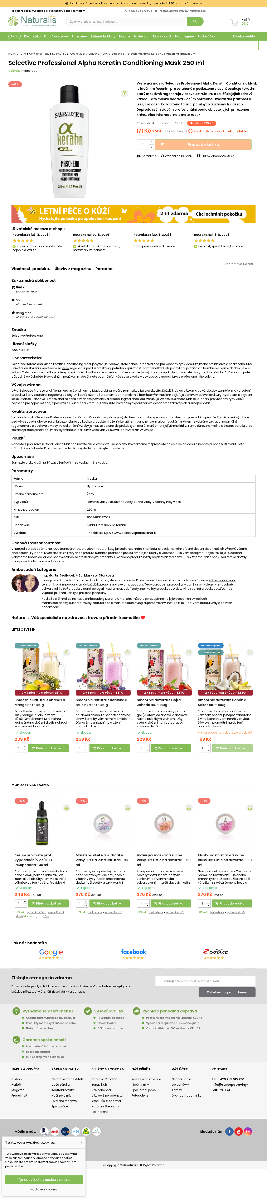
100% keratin (20, 350)
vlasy (65, 368)
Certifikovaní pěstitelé (68, 1079)
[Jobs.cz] (65, 1131)
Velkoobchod (101, 1090)
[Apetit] (55, 1131)
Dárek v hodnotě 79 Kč (218, 156)
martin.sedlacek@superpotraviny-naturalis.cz (76, 603)
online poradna (67, 584)
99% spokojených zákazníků (45, 1057)
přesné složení (193, 549)
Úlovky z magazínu (73, 268)
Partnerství (100, 1112)
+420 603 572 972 (140, 11)
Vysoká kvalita (108, 1011)
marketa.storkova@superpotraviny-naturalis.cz (149, 603)
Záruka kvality (244, 36)
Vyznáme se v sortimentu (48, 1011)
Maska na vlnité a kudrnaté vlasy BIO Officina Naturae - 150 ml (103, 860)
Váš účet (180, 1069)
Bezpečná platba (38, 1051)
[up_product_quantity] (25, 746)
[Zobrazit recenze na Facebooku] (133, 952)
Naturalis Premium (105, 1106)
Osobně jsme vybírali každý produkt (50, 1018)
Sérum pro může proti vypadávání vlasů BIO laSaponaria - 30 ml (33, 860)
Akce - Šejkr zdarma (106, 1101)
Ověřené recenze (64, 1101)
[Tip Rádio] (86, 1131)
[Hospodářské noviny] (76, 1131)
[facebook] (229, 1131)
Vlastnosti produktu (30, 268)
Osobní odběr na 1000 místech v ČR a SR (173, 1028)
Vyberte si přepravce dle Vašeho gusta (172, 1023)
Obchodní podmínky (186, 1095)
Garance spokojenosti (44, 1039)
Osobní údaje (181, 1079)
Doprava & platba (104, 1079)
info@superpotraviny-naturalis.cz (182, 11)
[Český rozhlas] (44, 1131)
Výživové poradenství (107, 1095)
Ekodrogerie (184, 36)
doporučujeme (210, 645)
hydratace (29, 71)
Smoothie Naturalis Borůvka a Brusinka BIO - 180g (101, 702)
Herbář (16, 1085)
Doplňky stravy (56, 36)
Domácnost (162, 36)
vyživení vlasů (113, 912)
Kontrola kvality (63, 1090)
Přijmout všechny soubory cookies (44, 1179)
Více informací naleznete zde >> (174, 115)
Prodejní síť (19, 1095)
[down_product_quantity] (25, 750)
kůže (46, 916)
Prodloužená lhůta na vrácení (46, 1046)
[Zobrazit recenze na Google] (51, 952)
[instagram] (248, 1131)
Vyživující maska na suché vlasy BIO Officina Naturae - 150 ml (164, 860)
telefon (47, 584)
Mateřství (141, 36)
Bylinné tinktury (103, 36)
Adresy (177, 1090)
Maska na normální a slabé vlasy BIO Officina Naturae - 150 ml (225, 860)
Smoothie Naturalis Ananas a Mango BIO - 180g (40, 702)
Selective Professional (27, 335)
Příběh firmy (140, 1085)
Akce (14, 36)
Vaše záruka (61, 1085)
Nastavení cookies (43, 1189)
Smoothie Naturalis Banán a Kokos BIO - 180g (222, 702)
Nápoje (124, 36)
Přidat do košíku (189, 144)
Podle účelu (207, 36)
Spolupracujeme (144, 1090)
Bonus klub (99, 1085)
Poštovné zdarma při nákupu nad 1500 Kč (174, 1018)
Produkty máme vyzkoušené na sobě (51, 1023)
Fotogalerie (140, 1095)
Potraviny (79, 36)
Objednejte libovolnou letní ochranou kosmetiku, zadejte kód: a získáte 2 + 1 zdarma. (137, 3)
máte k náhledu (145, 549)
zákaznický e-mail (222, 580)
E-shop (16, 1079)
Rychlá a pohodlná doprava (170, 1011)
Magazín (248, 46)
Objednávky (180, 1085)
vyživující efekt (36, 912)
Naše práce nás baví (40, 1028)
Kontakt (219, 1069)
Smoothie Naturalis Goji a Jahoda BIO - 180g (159, 702)
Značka (18, 330)
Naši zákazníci (62, 1095)
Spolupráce (60, 1106)
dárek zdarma (27, 645)
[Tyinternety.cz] (96, 1131)
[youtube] (238, 1131)
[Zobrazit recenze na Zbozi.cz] (215, 952)
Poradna (104, 268)
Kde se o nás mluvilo (146, 1079)
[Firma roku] (133, 1148)
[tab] (30, 269)
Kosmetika (32, 36)
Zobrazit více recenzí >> (240, 264)
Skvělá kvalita (107, 1023)
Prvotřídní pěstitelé (111, 1018)
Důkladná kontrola (110, 1028)
